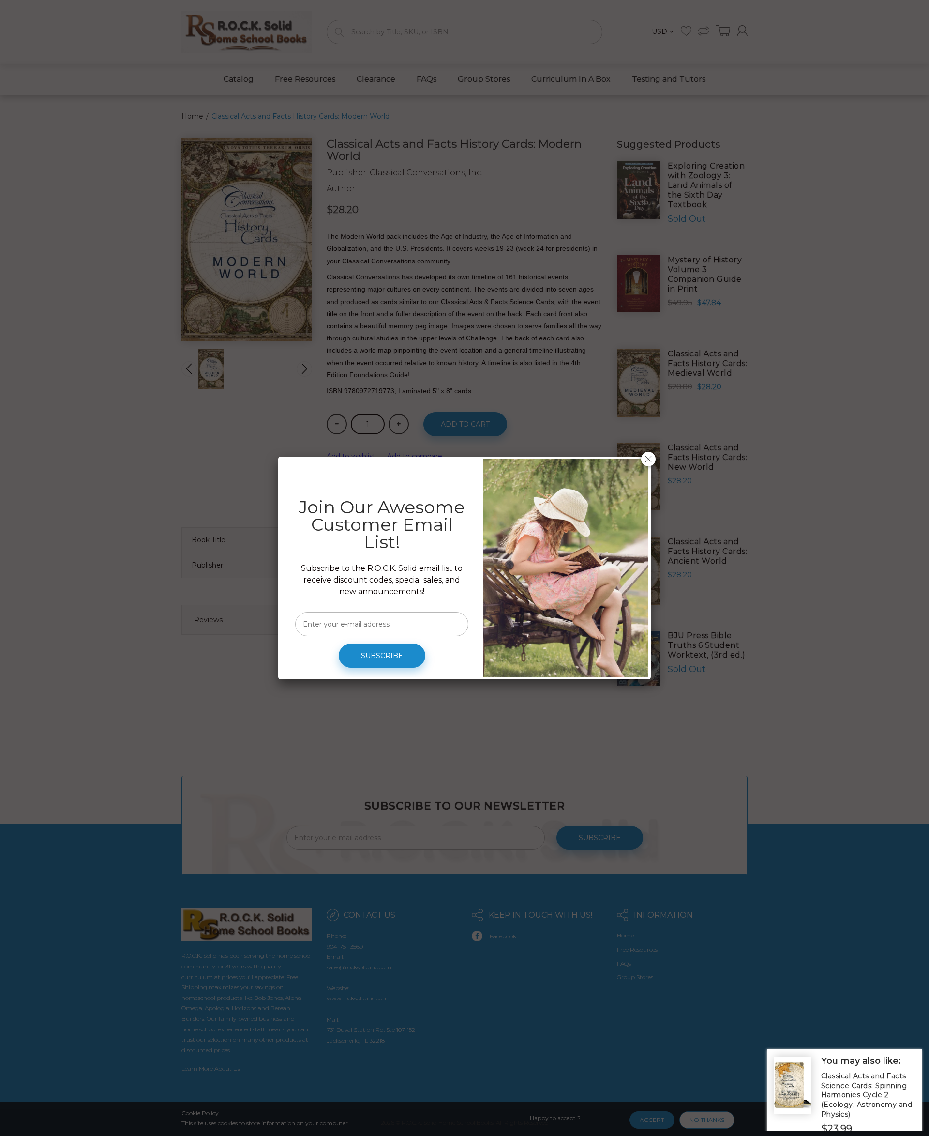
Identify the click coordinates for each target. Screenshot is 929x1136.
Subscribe (382, 655)
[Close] (648, 459)
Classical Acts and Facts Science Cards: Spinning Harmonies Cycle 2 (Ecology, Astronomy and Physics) (867, 1095)
